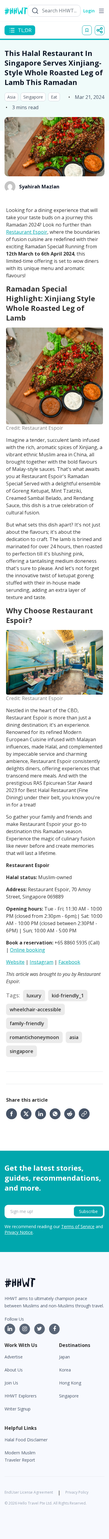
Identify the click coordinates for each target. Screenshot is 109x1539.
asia (73, 1037)
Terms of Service (77, 1226)
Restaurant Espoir (26, 232)
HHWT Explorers (21, 1396)
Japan (64, 1357)
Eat (54, 97)
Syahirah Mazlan (39, 186)
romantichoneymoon (34, 1037)
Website (15, 962)
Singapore (33, 97)
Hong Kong (70, 1383)
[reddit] (71, 1113)
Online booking (27, 950)
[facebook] (13, 1113)
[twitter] (28, 1113)
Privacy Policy (76, 1492)
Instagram (41, 962)
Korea (65, 1370)
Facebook (69, 962)
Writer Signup (18, 1409)
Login (89, 11)
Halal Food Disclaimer (26, 1440)
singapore (21, 1051)
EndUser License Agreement (29, 1492)
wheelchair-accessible (35, 1009)
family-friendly (27, 1023)
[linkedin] (42, 1113)
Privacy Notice (19, 1232)
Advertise (14, 1357)
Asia (11, 97)
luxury (34, 995)
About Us (14, 1370)
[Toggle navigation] (101, 11)
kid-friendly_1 (68, 995)
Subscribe (88, 1211)
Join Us (11, 1383)
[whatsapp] (57, 1113)
